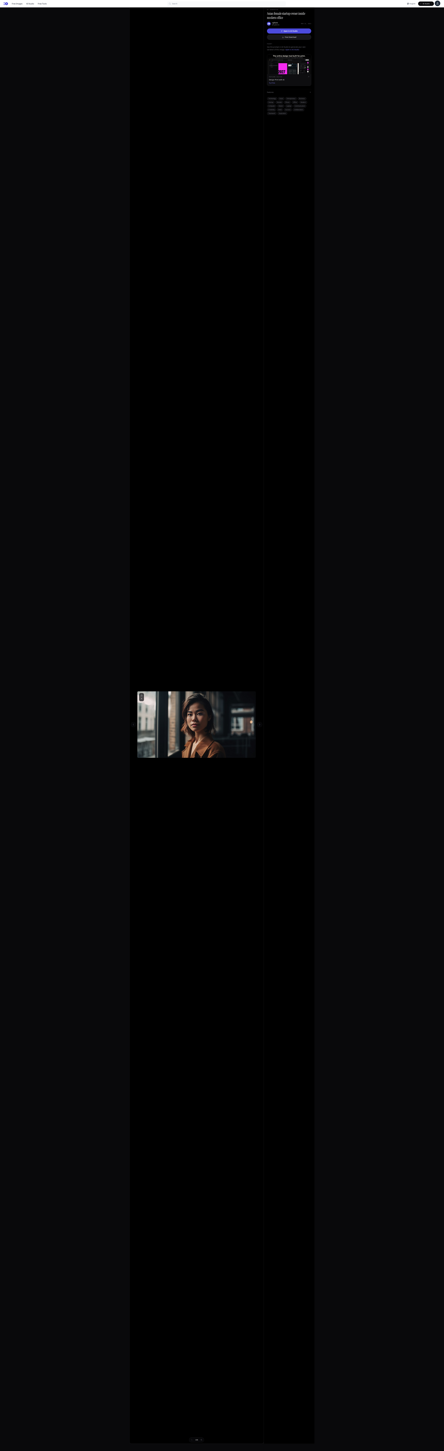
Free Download (290, 37)
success (287, 110)
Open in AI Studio (291, 31)
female (279, 102)
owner (281, 106)
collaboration (298, 110)
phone (287, 102)
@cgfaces (275, 25)
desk (280, 110)
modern (303, 102)
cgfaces (275, 23)
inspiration (282, 113)
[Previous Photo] (133, 724)
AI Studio (30, 3)
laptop (289, 106)
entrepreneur (291, 99)
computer (271, 106)
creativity (271, 110)
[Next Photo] (259, 724)
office (295, 102)
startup (270, 102)
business (302, 99)
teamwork (271, 113)
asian (281, 99)
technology (272, 99)
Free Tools (42, 3)
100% (196, 1440)
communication (300, 106)
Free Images (17, 3)
